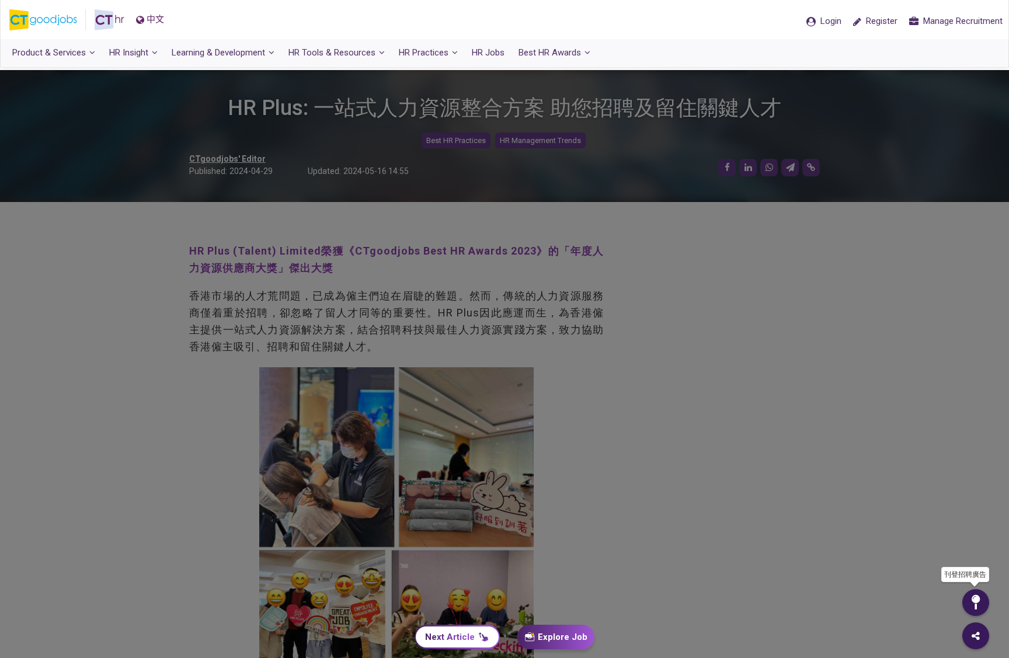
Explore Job (562, 637)
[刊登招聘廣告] (975, 602)
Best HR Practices (456, 140)
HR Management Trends (540, 140)
